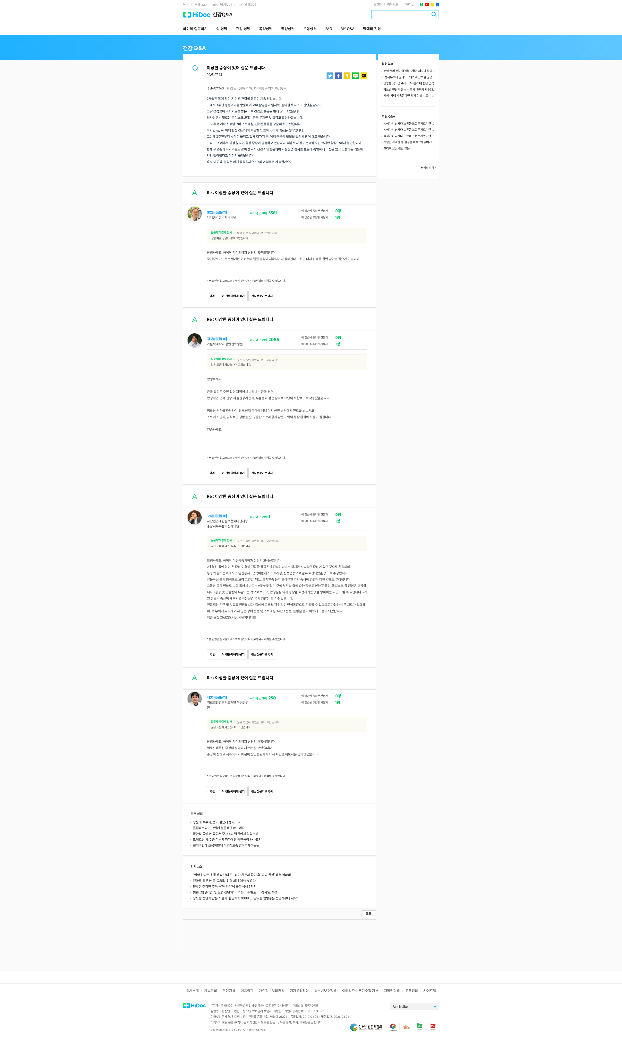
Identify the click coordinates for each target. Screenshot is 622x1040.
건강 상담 (243, 29)
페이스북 (437, 5)
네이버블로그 (355, 75)
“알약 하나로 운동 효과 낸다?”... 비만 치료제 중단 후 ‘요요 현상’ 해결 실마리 (242, 875)
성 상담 (221, 29)
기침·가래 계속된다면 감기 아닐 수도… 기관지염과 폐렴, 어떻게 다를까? (409, 96)
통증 (283, 88)
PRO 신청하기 (246, 5)
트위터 (330, 75)
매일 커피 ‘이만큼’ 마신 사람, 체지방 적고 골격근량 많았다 (409, 71)
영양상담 (288, 29)
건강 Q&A (200, 5)
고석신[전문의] (217, 516)
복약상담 (266, 29)
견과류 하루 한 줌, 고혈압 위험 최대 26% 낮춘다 (224, 881)
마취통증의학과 (266, 88)
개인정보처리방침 (271, 991)
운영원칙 (229, 991)
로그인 (378, 5)
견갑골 (231, 88)
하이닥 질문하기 (195, 29)
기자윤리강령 (299, 991)
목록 (369, 914)
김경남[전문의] (217, 339)
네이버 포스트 (421, 5)
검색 (434, 14)
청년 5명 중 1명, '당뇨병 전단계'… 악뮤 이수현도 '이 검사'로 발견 (235, 892)
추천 (212, 296)
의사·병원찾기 (222, 5)
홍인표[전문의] (217, 212)
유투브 (427, 5)
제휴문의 (210, 991)
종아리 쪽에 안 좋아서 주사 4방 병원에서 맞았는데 (225, 834)
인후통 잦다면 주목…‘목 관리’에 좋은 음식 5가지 (224, 887)
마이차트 (392, 5)
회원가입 (409, 5)
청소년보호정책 (325, 991)
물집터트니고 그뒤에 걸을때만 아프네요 (219, 828)
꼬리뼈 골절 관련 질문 (396, 149)
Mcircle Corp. (234, 1030)
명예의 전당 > (428, 168)
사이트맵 (429, 991)
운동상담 (310, 29)
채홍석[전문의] (217, 697)
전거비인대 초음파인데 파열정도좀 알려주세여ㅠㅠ (226, 846)
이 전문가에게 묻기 (233, 296)
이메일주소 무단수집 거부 (360, 991)
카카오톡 (364, 75)
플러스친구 (432, 5)
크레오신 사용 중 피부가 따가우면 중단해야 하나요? (226, 840)
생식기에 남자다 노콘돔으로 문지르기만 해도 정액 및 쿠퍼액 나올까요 (409, 124)
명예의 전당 (372, 29)
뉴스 (186, 5)
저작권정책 (392, 991)
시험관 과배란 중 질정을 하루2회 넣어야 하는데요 (409, 142)
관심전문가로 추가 (262, 296)
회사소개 (192, 991)
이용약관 (247, 991)
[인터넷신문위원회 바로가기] (368, 1029)
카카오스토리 (347, 75)
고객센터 (411, 991)
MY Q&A (347, 29)
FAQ (328, 29)
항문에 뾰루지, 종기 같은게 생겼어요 (216, 822)
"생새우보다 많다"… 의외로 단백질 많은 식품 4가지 (409, 77)
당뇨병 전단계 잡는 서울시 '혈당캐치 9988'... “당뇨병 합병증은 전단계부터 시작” (245, 898)
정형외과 (245, 88)
